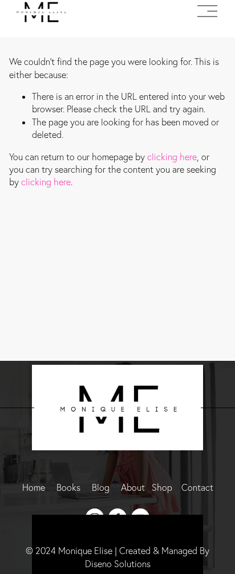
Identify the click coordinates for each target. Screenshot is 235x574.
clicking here (172, 156)
